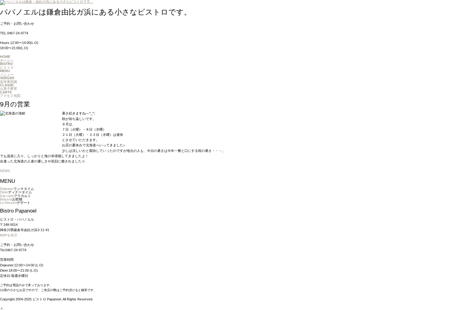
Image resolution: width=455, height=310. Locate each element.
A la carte (7, 196)
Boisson (6, 199)
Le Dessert (8, 203)
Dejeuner (7, 189)
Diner (4, 192)
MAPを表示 (8, 235)
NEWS (5, 171)
